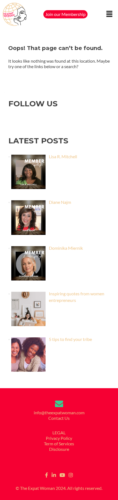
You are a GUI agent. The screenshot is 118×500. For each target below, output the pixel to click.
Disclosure (59, 449)
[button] (110, 14)
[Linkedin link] (54, 474)
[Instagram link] (71, 474)
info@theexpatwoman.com (59, 412)
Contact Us (59, 418)
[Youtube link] (62, 474)
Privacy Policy (59, 438)
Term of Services (59, 443)
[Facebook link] (46, 474)
